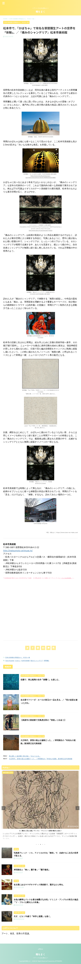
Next (77, 808)
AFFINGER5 (58, 961)
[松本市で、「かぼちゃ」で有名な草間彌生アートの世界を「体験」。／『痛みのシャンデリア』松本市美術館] (43, 648)
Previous (3, 808)
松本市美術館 (25, 660)
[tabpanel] (40, 806)
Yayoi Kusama (9, 660)
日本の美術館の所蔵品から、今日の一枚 (17, 657)
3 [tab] (40, 844)
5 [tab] (45, 844)
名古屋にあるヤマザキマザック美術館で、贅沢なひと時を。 (39, 884)
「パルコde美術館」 (66, 578)
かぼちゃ (18, 660)
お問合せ (40, 949)
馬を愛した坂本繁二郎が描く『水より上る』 (25, 756)
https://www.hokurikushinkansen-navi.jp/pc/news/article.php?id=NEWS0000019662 (41, 176)
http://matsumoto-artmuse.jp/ (18, 550)
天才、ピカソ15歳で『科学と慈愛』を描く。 (33, 916)
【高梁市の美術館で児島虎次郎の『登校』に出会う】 (43, 720)
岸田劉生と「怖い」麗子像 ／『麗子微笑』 (32, 870)
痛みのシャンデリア (36, 660)
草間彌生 (46, 660)
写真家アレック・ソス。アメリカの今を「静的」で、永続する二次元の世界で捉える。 (40, 831)
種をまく (40, 11)
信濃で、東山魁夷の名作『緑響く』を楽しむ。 (40, 679)
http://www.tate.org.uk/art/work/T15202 (40, 230)
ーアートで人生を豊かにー (40, 958)
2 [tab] (38, 844)
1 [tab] (36, 844)
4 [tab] (43, 844)
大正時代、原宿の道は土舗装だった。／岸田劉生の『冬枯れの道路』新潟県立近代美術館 (40, 759)
